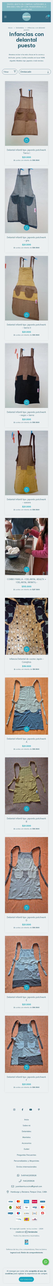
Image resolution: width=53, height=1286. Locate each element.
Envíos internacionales (27, 1166)
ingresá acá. (15, 1252)
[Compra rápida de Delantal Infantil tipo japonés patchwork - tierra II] (26, 315)
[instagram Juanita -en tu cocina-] (14, 1109)
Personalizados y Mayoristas (26, 1160)
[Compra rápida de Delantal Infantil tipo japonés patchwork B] (26, 809)
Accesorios (26, 1143)
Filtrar (6, 71)
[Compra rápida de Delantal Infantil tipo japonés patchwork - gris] (26, 227)
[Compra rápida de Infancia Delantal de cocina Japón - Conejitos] (26, 649)
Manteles (26, 1137)
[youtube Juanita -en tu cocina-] (30, 1109)
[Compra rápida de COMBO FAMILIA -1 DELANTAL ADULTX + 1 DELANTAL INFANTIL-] (26, 569)
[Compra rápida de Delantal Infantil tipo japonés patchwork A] (26, 729)
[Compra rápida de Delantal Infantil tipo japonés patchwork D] (26, 907)
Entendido (26, 1279)
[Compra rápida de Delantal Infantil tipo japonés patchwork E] (26, 987)
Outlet (26, 1149)
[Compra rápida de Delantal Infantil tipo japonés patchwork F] (26, 1067)
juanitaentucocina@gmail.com (28, 1186)
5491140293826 (28, 1175)
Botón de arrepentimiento (32, 1252)
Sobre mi (26, 1125)
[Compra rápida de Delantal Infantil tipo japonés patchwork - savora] (26, 489)
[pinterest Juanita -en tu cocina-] (39, 1109)
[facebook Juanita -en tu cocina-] (22, 1109)
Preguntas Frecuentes (26, 1155)
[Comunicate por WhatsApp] (45, 1262)
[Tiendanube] (26, 1232)
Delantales (20, 28)
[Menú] (6, 16)
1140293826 (28, 1180)
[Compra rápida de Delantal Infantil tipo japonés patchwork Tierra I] (26, 140)
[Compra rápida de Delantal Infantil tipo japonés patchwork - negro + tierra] (26, 402)
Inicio (10, 28)
